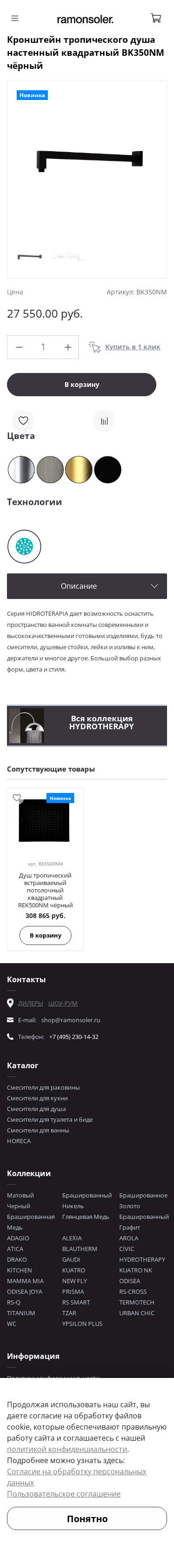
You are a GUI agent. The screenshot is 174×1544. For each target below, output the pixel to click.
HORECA (19, 1141)
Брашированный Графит (144, 1221)
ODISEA (129, 1281)
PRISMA (73, 1291)
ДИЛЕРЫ (30, 1003)
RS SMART (76, 1302)
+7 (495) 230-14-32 (73, 1036)
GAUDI (71, 1259)
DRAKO (17, 1259)
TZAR (69, 1313)
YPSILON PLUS (82, 1323)
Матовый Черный (20, 1200)
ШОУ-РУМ (62, 1003)
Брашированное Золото (143, 1200)
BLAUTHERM (79, 1249)
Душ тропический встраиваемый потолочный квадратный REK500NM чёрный (45, 890)
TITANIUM (21, 1313)
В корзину (45, 935)
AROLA (128, 1238)
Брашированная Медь (31, 1221)
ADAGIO (18, 1238)
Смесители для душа (36, 1109)
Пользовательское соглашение (64, 1494)
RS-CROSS (133, 1291)
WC (11, 1323)
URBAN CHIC (137, 1313)
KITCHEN (19, 1270)
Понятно (87, 1518)
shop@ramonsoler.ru (70, 1020)
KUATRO (73, 1270)
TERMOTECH (137, 1302)
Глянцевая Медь (86, 1216)
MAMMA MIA (25, 1281)
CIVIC (126, 1249)
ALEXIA (72, 1238)
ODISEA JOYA (24, 1291)
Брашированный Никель (87, 1200)
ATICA (15, 1249)
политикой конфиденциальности (67, 1449)
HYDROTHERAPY (142, 1259)
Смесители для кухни (37, 1098)
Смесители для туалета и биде (50, 1119)
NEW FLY (74, 1281)
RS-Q (13, 1302)
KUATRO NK (135, 1270)
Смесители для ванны (38, 1130)
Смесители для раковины (43, 1087)
